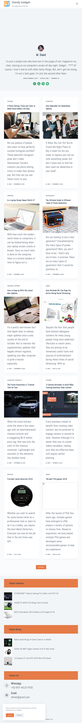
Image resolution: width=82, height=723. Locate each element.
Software (10, 101)
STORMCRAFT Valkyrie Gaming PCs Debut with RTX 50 (36, 593)
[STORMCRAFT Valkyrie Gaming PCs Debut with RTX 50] (8, 596)
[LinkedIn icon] (38, 83)
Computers (10, 196)
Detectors (10, 474)
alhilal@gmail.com (20, 697)
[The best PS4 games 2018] (60, 495)
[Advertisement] (41, 24)
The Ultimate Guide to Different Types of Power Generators (58, 201)
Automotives (49, 101)
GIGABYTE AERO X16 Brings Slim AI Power (31, 602)
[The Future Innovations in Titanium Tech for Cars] (21, 404)
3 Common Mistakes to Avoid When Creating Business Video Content (59, 386)
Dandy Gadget (21, 2)
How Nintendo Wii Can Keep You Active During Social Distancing (58, 292)
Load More (41, 567)
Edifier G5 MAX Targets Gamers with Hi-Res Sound (34, 648)
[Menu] (77, 4)
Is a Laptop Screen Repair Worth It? (21, 200)
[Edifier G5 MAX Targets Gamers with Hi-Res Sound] (8, 652)
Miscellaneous (50, 196)
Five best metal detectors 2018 (20, 479)
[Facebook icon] (34, 83)
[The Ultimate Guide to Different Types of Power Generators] (60, 219)
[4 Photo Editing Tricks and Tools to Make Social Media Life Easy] (21, 125)
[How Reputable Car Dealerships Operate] (60, 125)
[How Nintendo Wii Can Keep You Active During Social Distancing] (60, 310)
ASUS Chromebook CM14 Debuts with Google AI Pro (34, 612)
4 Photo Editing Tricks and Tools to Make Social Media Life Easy (21, 107)
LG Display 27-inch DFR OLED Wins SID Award (32, 658)
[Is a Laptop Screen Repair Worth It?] (21, 217)
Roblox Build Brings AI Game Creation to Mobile (32, 639)
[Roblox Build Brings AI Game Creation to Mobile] (8, 643)
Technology (18, 380)
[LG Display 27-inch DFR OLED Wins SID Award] (8, 661)
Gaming (48, 286)
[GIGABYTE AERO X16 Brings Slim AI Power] (8, 606)
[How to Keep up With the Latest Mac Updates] (21, 310)
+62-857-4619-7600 (22, 687)
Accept (10, 715)
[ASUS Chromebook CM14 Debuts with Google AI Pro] (8, 615)
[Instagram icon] (47, 83)
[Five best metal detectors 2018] (21, 495)
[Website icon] (43, 83)
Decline (19, 715)
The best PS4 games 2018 (56, 479)
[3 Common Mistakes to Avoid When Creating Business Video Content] (60, 404)
